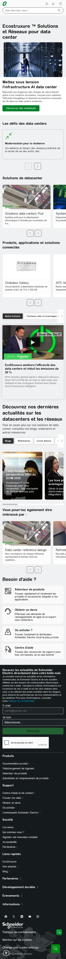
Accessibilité (9, 842)
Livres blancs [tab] (44, 441)
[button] (33, 342)
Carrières (8, 827)
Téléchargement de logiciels (18, 768)
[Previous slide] (30, 233)
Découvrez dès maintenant (21, 108)
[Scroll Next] (60, 316)
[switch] (6, 952)
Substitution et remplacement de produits (25, 778)
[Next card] (37, 166)
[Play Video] (33, 342)
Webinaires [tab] (24, 441)
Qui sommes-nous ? (13, 832)
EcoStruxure (9, 861)
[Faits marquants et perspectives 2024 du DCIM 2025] (22, 476)
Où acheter (8, 807)
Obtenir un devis (11, 802)
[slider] (33, 504)
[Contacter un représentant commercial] (55, 948)
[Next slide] (38, 233)
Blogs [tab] (8, 441)
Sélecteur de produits (14, 773)
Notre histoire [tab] (12, 316)
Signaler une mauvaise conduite (20, 837)
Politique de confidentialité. (21, 701)
